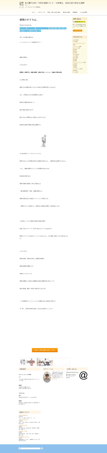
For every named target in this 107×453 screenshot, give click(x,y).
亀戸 (74, 52)
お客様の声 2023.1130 (23, 419)
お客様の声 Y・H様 (23, 431)
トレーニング (31, 28)
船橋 (74, 70)
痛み (65, 28)
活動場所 (75, 12)
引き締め (75, 54)
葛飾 (74, 51)
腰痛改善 (33, 30)
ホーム (33, 12)
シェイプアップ (76, 68)
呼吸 (61, 28)
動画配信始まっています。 (24, 436)
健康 (54, 28)
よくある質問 (83, 12)
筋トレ (74, 72)
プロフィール (41, 12)
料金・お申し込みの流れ (54, 12)
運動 (50, 28)
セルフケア (23, 28)
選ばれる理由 (66, 12)
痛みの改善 (27, 30)
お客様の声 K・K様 (23, 425)
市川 (74, 41)
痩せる (74, 57)
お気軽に (44, 350)
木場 (74, 67)
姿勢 (57, 28)
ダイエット (75, 48)
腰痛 (21, 30)
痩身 (74, 64)
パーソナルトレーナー (42, 28)
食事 (74, 65)
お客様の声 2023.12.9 (23, 415)
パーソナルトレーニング (79, 43)
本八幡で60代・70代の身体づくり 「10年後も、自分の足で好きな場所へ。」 (55, 4)
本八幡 (39, 30)
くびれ (74, 56)
